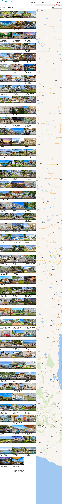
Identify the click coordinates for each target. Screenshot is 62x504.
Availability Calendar (40, 2)
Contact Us (58, 2)
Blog (55, 2)
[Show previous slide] (12, 14)
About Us (51, 2)
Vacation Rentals (32, 2)
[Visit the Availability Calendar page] (12, 471)
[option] (53, 8)
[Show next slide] (11, 14)
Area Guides (47, 2)
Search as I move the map (43, 10)
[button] (45, 263)
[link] (6, 15)
